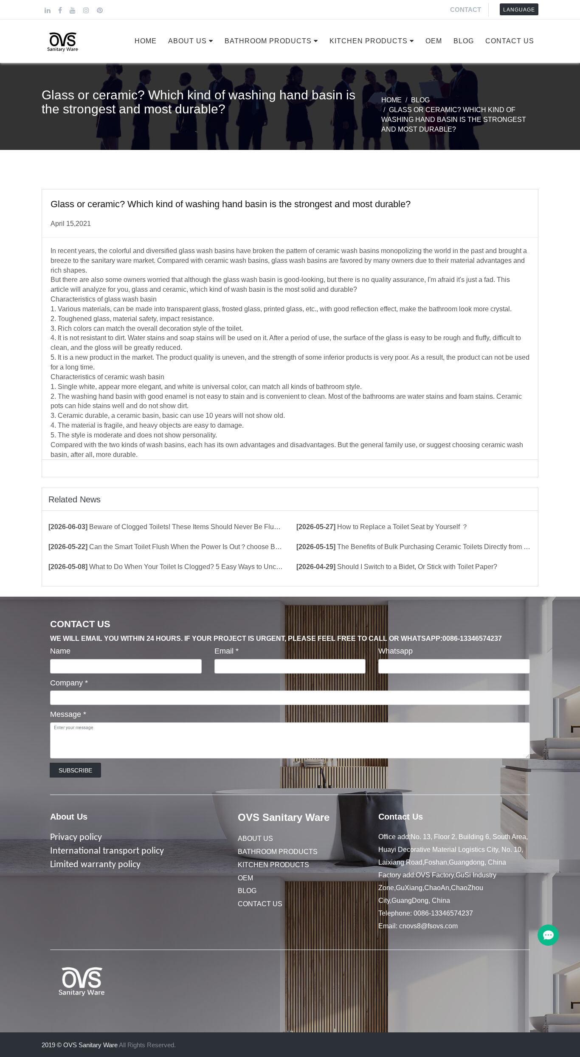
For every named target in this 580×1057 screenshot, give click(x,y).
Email (226, 651)
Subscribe (75, 770)
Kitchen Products (368, 41)
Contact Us (509, 41)
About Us (187, 41)
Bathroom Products (268, 41)
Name (60, 651)
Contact (465, 9)
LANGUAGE (519, 10)
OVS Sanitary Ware (283, 817)
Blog (463, 41)
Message (68, 714)
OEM (433, 41)
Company (69, 683)
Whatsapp (395, 651)
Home (146, 41)
